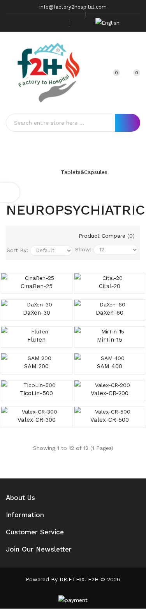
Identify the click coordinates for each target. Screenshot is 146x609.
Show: (83, 249)
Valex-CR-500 (109, 419)
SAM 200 (36, 366)
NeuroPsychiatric (81, 181)
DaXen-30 (36, 312)
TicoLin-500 (36, 393)
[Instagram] (46, 23)
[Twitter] (34, 23)
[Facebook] (22, 23)
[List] (36, 236)
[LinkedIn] (58, 23)
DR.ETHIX (72, 579)
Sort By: (17, 250)
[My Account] (96, 72)
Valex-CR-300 (37, 419)
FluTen (36, 339)
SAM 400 (109, 366)
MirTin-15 (109, 339)
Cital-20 (109, 286)
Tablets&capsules (84, 172)
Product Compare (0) (107, 236)
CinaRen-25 (37, 286)
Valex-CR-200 (109, 393)
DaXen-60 (109, 312)
